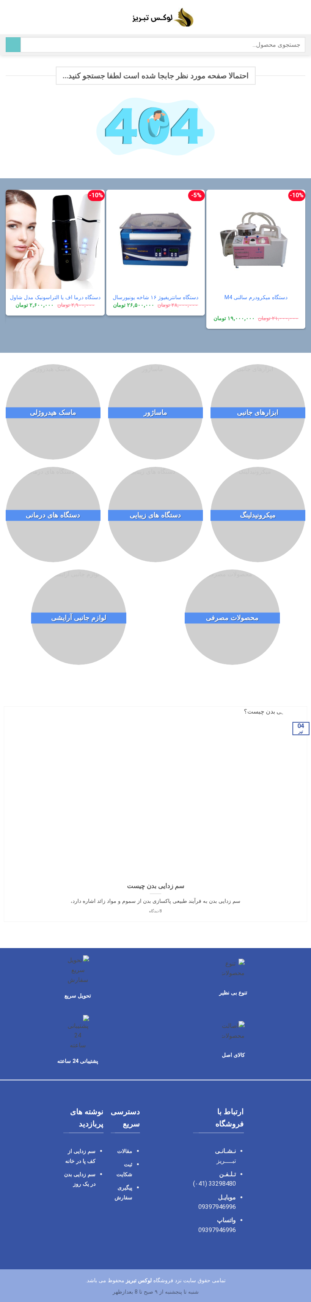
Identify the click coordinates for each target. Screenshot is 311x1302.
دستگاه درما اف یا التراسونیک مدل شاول (55, 297)
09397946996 (217, 1206)
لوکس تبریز (139, 1280)
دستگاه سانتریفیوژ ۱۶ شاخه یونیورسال (155, 297)
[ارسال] (13, 44)
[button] (300, 17)
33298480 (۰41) (214, 1183)
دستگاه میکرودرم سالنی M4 (256, 297)
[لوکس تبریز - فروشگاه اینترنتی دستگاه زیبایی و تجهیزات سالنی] (156, 17)
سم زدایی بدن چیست (155, 886)
